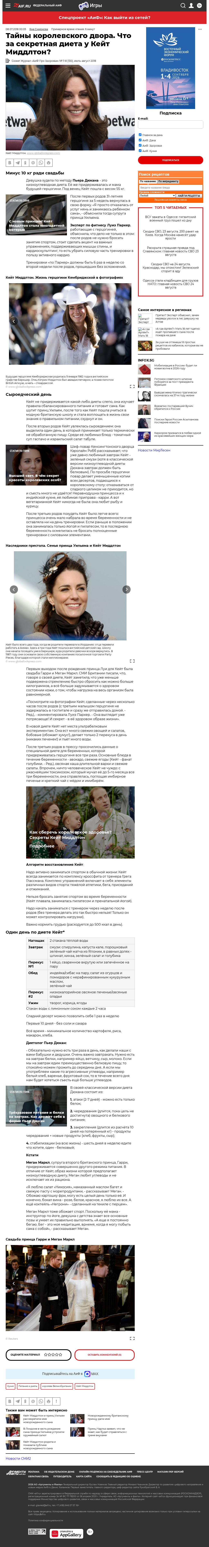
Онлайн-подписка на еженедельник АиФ (105, 1472)
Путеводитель (62, 1476)
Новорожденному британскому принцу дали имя (108, 1417)
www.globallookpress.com (43, 153)
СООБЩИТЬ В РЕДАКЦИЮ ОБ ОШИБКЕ (118, 1476)
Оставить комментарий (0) (104, 1355)
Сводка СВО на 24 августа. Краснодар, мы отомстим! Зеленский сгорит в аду (171, 268)
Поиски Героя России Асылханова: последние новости (176, 421)
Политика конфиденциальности (45, 1520)
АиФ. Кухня (149, 151)
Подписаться (170, 160)
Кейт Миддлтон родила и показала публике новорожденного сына (39, 1445)
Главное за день (152, 135)
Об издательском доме (59, 1472)
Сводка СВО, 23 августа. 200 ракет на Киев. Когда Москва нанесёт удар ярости (170, 235)
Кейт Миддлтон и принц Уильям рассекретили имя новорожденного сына (43, 1419)
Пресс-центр (145, 1472)
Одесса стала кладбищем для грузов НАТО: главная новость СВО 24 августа (170, 284)
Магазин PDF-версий (170, 1472)
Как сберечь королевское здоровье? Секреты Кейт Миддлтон (70, 835)
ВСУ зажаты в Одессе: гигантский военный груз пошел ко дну (170, 218)
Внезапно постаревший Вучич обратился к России (173, 407)
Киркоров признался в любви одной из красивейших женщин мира (177, 434)
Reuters (13, 1338)
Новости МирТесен (154, 450)
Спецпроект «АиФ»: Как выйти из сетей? (104, 17)
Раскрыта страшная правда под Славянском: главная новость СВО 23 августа (171, 251)
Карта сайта (84, 1476)
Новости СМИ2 (18, 1459)
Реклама (33, 1472)
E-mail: (143, 118)
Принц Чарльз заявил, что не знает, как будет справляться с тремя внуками (107, 1432)
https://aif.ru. (40, 1514)
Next (126, 321)
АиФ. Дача (149, 140)
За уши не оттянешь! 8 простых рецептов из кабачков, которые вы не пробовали (179, 345)
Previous (14, 321)
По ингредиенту (168, 181)
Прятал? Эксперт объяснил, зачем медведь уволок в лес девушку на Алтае (177, 318)
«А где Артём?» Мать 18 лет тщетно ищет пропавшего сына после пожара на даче (178, 332)
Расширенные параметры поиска (171, 200)
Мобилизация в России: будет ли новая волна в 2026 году (175, 367)
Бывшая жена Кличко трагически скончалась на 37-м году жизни (175, 394)
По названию (148, 181)
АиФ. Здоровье (152, 145)
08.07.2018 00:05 (16, 29)
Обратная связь (38, 1476)
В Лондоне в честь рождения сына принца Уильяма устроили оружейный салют (43, 1432)
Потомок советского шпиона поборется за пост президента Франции (173, 382)
